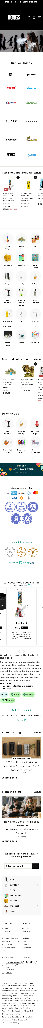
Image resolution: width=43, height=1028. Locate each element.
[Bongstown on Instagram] (23, 962)
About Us (5, 928)
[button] (19, 651)
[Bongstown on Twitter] (31, 962)
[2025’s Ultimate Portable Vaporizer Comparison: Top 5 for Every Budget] (21, 748)
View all (37, 172)
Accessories (26, 948)
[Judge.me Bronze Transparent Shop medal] (21, 552)
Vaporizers (26, 945)
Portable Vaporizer (21, 758)
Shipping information (10, 938)
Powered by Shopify (10, 1023)
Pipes (24, 941)
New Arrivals (26, 931)
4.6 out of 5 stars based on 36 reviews (21, 715)
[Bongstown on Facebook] (27, 962)
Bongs (24, 935)
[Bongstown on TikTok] (35, 962)
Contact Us (6, 931)
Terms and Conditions (11, 941)
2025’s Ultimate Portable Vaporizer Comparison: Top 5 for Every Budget (21, 766)
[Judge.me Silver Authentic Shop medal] (10, 552)
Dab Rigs (25, 938)
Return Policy (7, 945)
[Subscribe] (35, 866)
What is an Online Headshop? (9, 949)
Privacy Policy (7, 935)
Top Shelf (25, 928)
